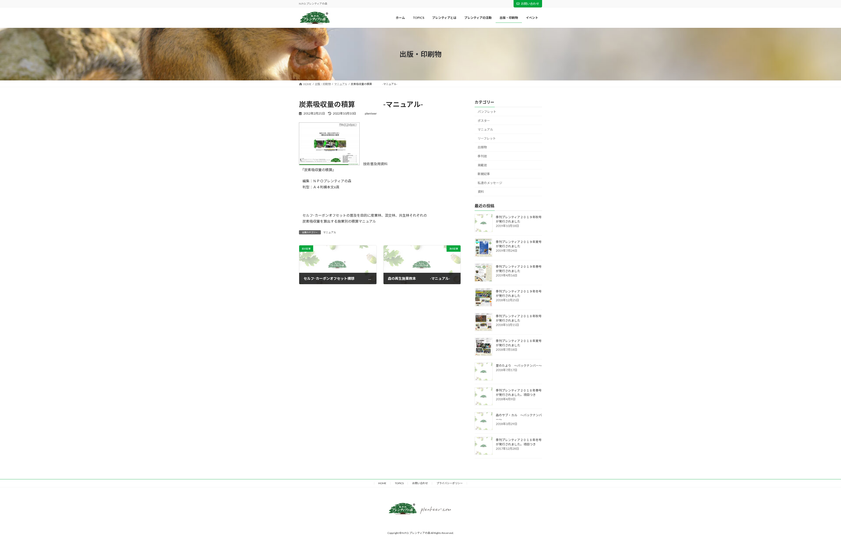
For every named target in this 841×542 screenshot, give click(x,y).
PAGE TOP (816, 480)
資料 (481, 192)
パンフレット (487, 111)
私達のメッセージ (490, 183)
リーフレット (487, 138)
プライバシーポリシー (449, 483)
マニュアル (329, 232)
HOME (382, 483)
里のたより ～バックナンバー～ (519, 366)
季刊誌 (482, 156)
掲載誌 (482, 165)
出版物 (482, 147)
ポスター (484, 120)
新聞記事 (484, 174)
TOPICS (399, 483)
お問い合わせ (530, 3)
